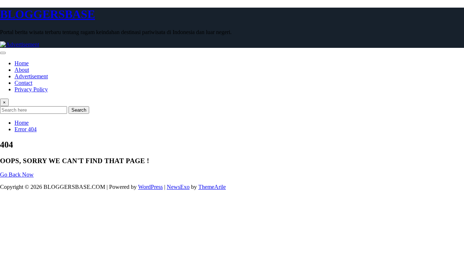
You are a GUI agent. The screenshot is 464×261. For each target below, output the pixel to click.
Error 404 (25, 129)
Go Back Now (17, 174)
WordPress (150, 187)
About (21, 70)
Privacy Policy (31, 89)
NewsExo (178, 187)
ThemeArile (212, 187)
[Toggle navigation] (3, 53)
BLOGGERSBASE (47, 14)
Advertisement (31, 76)
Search (78, 110)
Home (21, 63)
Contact (23, 83)
